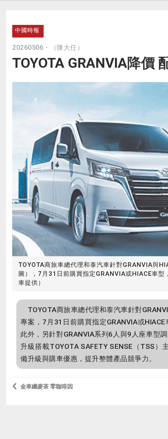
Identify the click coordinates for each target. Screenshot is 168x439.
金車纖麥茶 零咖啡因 (46, 386)
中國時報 (27, 30)
